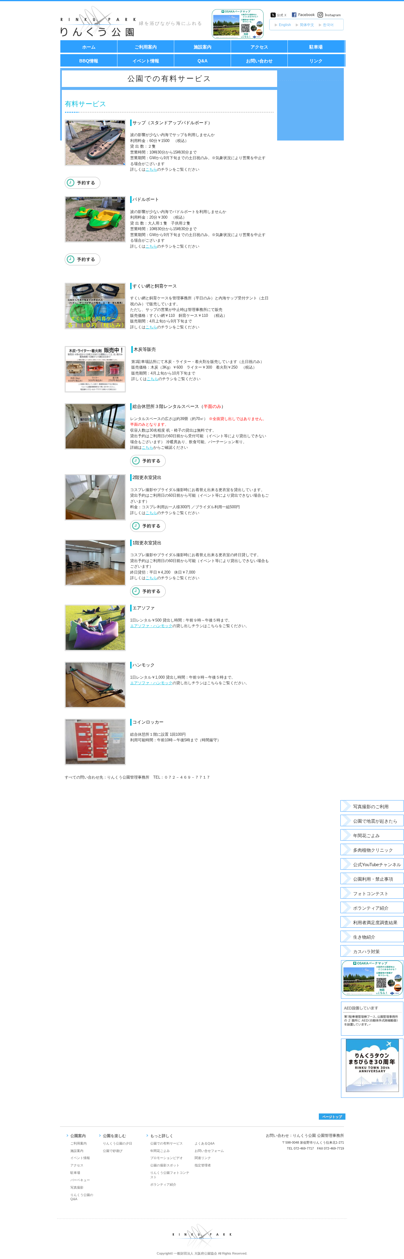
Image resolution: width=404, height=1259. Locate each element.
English (285, 25)
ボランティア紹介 (371, 908)
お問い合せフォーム (209, 1151)
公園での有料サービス (166, 1143)
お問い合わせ (259, 60)
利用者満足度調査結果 (375, 922)
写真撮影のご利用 (371, 806)
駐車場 (316, 46)
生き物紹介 (364, 937)
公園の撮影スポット (165, 1165)
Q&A (203, 60)
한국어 (328, 25)
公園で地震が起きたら (375, 821)
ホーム (89, 46)
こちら (151, 169)
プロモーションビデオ (166, 1158)
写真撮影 (76, 1187)
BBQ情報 (88, 60)
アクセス (259, 46)
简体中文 (307, 25)
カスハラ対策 (366, 951)
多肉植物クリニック (373, 850)
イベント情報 (145, 60)
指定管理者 (203, 1165)
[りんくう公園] (99, 38)
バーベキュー (80, 1180)
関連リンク (203, 1158)
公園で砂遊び (112, 1151)
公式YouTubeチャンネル (377, 864)
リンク (316, 60)
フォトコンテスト (371, 893)
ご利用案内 (146, 46)
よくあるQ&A (204, 1143)
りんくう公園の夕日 (117, 1143)
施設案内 (202, 46)
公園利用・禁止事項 (373, 879)
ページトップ (332, 1116)
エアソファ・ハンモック (151, 626)
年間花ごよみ (366, 835)
